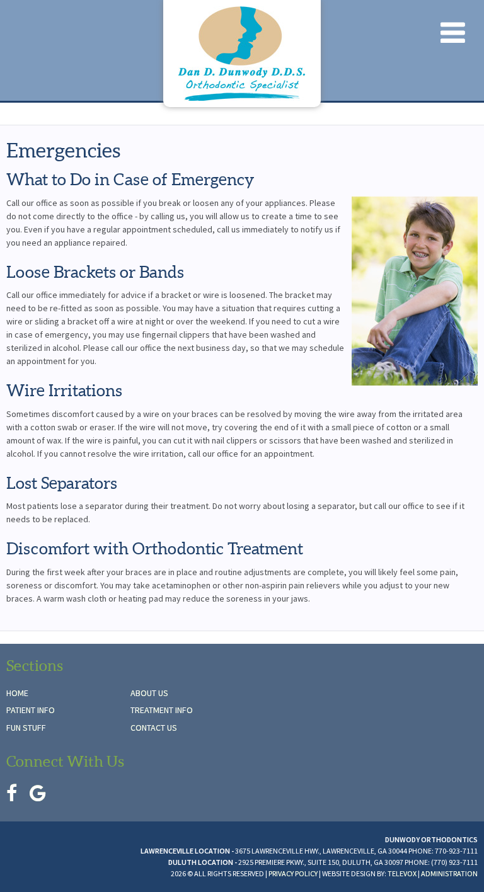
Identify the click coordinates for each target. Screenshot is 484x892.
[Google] (38, 793)
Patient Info (30, 710)
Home (17, 693)
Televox (402, 873)
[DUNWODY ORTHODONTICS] (242, 53)
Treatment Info (161, 710)
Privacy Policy (293, 873)
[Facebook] (11, 793)
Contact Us (153, 727)
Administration (449, 873)
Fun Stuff (26, 727)
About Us (149, 693)
